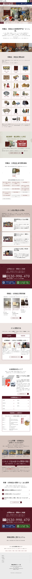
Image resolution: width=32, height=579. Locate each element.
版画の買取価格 (25, 195)
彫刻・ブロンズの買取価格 (15, 185)
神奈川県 (9, 550)
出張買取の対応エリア (22, 393)
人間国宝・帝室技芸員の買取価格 (25, 189)
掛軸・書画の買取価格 (7, 185)
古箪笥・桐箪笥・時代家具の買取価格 (16, 183)
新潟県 (26, 550)
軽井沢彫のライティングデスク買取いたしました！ (15, 22)
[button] (29, 307)
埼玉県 (16, 550)
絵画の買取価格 (25, 182)
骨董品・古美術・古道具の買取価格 (6, 183)
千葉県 (13, 550)
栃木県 (23, 550)
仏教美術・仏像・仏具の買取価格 (25, 186)
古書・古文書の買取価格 (6, 195)
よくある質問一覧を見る (15, 502)
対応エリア (20, 548)
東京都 (6, 550)
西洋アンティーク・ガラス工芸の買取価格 (6, 193)
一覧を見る (29, 22)
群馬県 (19, 550)
